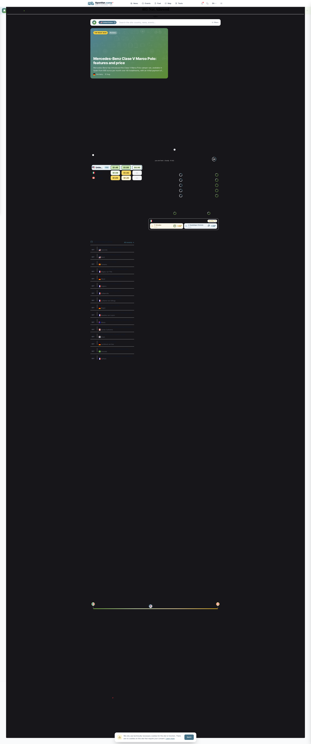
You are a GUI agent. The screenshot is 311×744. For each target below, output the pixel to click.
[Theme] (207, 3)
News (135, 3)
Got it (189, 737)
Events (148, 3)
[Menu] (221, 3)
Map (169, 3)
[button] (215, 22)
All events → (129, 242)
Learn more (170, 738)
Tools (180, 3)
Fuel (159, 3)
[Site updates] (202, 3)
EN (213, 3)
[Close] (307, 10)
